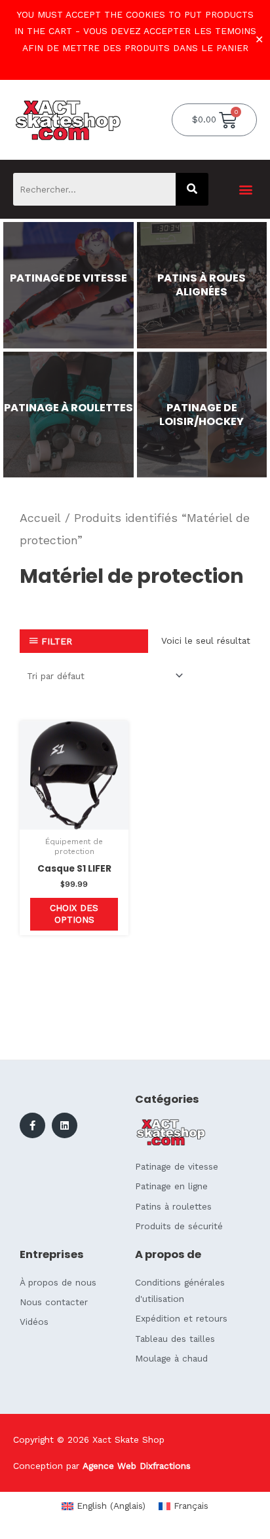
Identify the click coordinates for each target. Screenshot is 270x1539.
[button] (246, 189)
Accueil (40, 518)
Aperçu (74, 819)
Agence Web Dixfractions (137, 1465)
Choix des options (74, 913)
